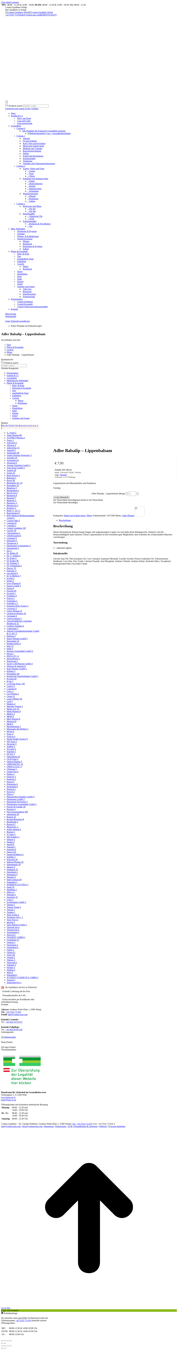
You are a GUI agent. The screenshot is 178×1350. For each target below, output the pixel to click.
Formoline (12, 601)
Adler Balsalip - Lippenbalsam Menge (108, 493)
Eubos (10, 588)
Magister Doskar (15, 706)
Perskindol (12, 787)
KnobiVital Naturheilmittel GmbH (22, 676)
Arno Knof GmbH (16, 468)
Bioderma (12, 495)
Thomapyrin (13, 930)
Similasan (12, 869)
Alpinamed (13, 453)
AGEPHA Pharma (16, 438)
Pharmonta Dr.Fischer (17, 802)
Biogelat (11, 498)
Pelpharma (12, 784)
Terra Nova (12, 920)
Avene (11, 473)
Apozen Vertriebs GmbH (18, 465)
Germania (12, 616)
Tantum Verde (14, 907)
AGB (69, 1126)
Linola (11, 696)
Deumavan (12, 543)
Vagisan (11, 942)
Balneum (11, 478)
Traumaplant (13, 932)
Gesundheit (12, 378)
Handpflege (17, 408)
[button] (78, 500)
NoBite (11, 746)
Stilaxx (10, 892)
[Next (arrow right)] (5, 1348)
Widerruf (103, 1126)
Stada (10, 887)
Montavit (11, 721)
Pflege (89, 515)
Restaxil (11, 824)
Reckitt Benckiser (15, 819)
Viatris (10, 950)
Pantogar (11, 779)
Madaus (11, 704)
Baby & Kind (18, 385)
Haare (15, 405)
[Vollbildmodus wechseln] (5, 1340)
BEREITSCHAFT (48, 15)
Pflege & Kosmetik (15, 383)
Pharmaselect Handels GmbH (20, 797)
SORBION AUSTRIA (18, 884)
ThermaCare (13, 927)
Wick (10, 972)
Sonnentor (12, 882)
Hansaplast (13, 641)
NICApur (12, 741)
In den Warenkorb (61, 497)
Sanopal (11, 847)
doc (9, 551)
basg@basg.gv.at (8, 1100)
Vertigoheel (12, 947)
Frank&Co (12, 603)
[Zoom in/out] (10, 1345)
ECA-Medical (14, 576)
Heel (10, 646)
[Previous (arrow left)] (2, 1348)
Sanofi (10, 844)
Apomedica (12, 460)
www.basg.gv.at (8, 1097)
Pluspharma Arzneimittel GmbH (22, 804)
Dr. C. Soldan (13, 556)
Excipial (11, 593)
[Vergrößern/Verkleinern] (2, 1340)
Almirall (11, 450)
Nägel (15, 416)
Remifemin (12, 822)
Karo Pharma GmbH (17, 669)
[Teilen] (8, 1340)
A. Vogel (11, 433)
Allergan (11, 445)
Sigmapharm (14, 864)
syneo (10, 900)
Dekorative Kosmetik (21, 388)
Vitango (11, 960)
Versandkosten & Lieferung (85, 1126)
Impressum (49, 1126)
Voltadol (11, 965)
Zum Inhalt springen (10, 2)
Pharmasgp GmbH (16, 799)
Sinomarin (12, 874)
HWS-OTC (13, 656)
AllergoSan (13, 448)
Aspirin (11, 470)
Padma (10, 774)
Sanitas (11, 842)
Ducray (11, 568)
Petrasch (11, 789)
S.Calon (11, 834)
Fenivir (11, 598)
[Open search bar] (6, 102)
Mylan (10, 731)
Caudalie (11, 525)
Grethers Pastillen (15, 626)
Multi (10, 724)
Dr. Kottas (12, 561)
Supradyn (12, 897)
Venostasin (12, 945)
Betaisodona (13, 490)
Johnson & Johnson (16, 666)
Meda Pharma (14, 711)
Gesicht (15, 398)
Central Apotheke (16, 528)
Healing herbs (14, 643)
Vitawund (12, 962)
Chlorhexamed (14, 535)
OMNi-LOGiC (14, 766)
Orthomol (12, 769)
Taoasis (11, 910)
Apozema (12, 463)
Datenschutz (60, 1126)
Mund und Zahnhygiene (74, 515)
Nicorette (11, 744)
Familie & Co (13, 375)
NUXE (11, 754)
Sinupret (11, 877)
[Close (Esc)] (2, 1345)
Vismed (11, 957)
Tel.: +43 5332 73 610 (82, 1124)
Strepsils (11, 894)
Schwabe (12, 859)
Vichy (11, 955)
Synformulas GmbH (16, 902)
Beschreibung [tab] (65, 520)
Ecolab (10, 578)
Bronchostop (13, 513)
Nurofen (11, 751)
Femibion (12, 596)
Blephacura (12, 505)
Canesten (11, 523)
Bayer (11, 480)
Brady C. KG (13, 510)
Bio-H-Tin (12, 493)
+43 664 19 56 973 (14, 1022)
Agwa (10, 440)
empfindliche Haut (20, 393)
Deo (14, 390)
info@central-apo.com (30, 15)
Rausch (11, 817)
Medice (11, 714)
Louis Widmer (14, 699)
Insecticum (12, 661)
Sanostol (11, 849)
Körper (15, 413)
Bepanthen (13, 485)
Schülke (11, 857)
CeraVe (11, 530)
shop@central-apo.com (32, 1126)
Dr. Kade (11, 558)
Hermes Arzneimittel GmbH (20, 651)
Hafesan (11, 636)
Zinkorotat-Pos (14, 982)
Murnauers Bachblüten (17, 729)
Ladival (11, 686)
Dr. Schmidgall (14, 566)
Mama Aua (13, 709)
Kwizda (11, 679)
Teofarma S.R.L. (15, 917)
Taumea (11, 912)
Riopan (11, 832)
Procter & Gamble (16, 807)
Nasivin (11, 736)
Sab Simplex (13, 837)
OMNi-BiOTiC (15, 764)
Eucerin (11, 591)
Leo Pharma (13, 694)
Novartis (11, 749)
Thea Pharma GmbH (17, 925)
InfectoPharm (13, 658)
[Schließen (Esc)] (10, 1340)
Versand (63, 475)
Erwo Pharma (13, 583)
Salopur (11, 839)
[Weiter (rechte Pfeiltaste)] (5, 1343)
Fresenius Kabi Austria (17, 606)
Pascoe (10, 782)
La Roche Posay (16, 684)
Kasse (27, 321)
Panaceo (11, 776)
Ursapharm (13, 940)
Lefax (10, 691)
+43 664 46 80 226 (14, 1029)
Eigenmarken (12, 373)
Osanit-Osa (12, 771)
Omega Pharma (14, 761)
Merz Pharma (13, 719)
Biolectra (11, 500)
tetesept (11, 922)
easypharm (12, 573)
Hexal (10, 653)
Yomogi (11, 980)
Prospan (11, 809)
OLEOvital (12, 759)
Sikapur (11, 867)
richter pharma (14, 829)
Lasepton (11, 689)
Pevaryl (11, 792)
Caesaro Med (13, 520)
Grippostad (12, 628)
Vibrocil (11, 952)
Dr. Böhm (12, 553)
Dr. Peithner (13, 563)
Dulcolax (11, 571)
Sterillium (12, 889)
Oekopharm (13, 756)
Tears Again (13, 915)
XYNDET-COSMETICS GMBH (22, 977)
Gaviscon (12, 608)
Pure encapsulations (17, 812)
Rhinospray (12, 827)
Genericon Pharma (16, 613)
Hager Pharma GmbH (17, 638)
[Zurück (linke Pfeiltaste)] (2, 1343)
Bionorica (12, 503)
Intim (14, 411)
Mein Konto (10, 314)
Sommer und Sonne (21, 418)
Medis (10, 716)
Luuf (10, 701)
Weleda (11, 967)
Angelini (12, 458)
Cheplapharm (13, 533)
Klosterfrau (13, 674)
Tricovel (11, 935)
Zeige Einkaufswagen (14, 321)
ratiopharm (13, 814)
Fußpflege (16, 395)
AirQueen (12, 443)
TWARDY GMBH (16, 937)
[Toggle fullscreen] (8, 1345)
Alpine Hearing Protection (19, 455)
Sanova (11, 852)
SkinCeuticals (14, 879)
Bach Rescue (13, 475)
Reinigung (22, 403)
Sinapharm (12, 872)
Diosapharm (13, 548)
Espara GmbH (14, 586)
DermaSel (12, 540)
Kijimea (11, 671)
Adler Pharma (128, 515)
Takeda (11, 905)
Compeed (12, 538)
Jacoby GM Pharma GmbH (20, 664)
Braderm (11, 508)
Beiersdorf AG (14, 483)
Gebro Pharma (14, 611)
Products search (16, 106)
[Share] (5, 1345)
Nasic (10, 734)
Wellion (11, 970)
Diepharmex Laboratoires (19, 546)
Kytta (10, 681)
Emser (10, 581)
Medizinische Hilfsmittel (17, 380)
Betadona (12, 488)
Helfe (10, 648)
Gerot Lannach (14, 618)
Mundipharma (14, 726)
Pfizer (10, 794)
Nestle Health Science (17, 739)
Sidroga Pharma (15, 862)
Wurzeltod (12, 975)
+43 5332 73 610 (12, 15)
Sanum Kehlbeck (15, 854)
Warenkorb (10, 316)
